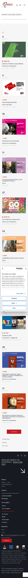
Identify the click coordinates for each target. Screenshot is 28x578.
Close (14, 308)
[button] (14, 432)
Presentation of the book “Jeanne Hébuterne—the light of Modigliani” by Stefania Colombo (12, 375)
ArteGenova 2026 (7, 335)
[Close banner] (25, 268)
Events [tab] (4, 442)
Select (13, 303)
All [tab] (3, 32)
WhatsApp (4, 498)
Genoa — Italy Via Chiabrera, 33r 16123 (6, 484)
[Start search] (17, 5)
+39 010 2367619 (6, 496)
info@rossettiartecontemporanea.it (10, 493)
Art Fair (5, 333)
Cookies (7, 572)
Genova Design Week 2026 (9, 102)
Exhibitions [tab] (6, 439)
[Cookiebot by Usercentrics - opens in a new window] (16, 269)
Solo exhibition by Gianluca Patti (11, 219)
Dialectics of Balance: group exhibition (12, 63)
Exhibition (6, 61)
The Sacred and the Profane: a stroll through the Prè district (12, 180)
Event (5, 100)
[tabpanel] (14, 236)
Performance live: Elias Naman (10, 141)
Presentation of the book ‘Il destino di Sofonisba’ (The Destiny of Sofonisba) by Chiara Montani (13, 417)
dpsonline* (18, 572)
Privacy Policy (14, 535)
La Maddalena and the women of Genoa (13, 258)
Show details (19, 293)
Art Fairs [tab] (5, 446)
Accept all (14, 298)
